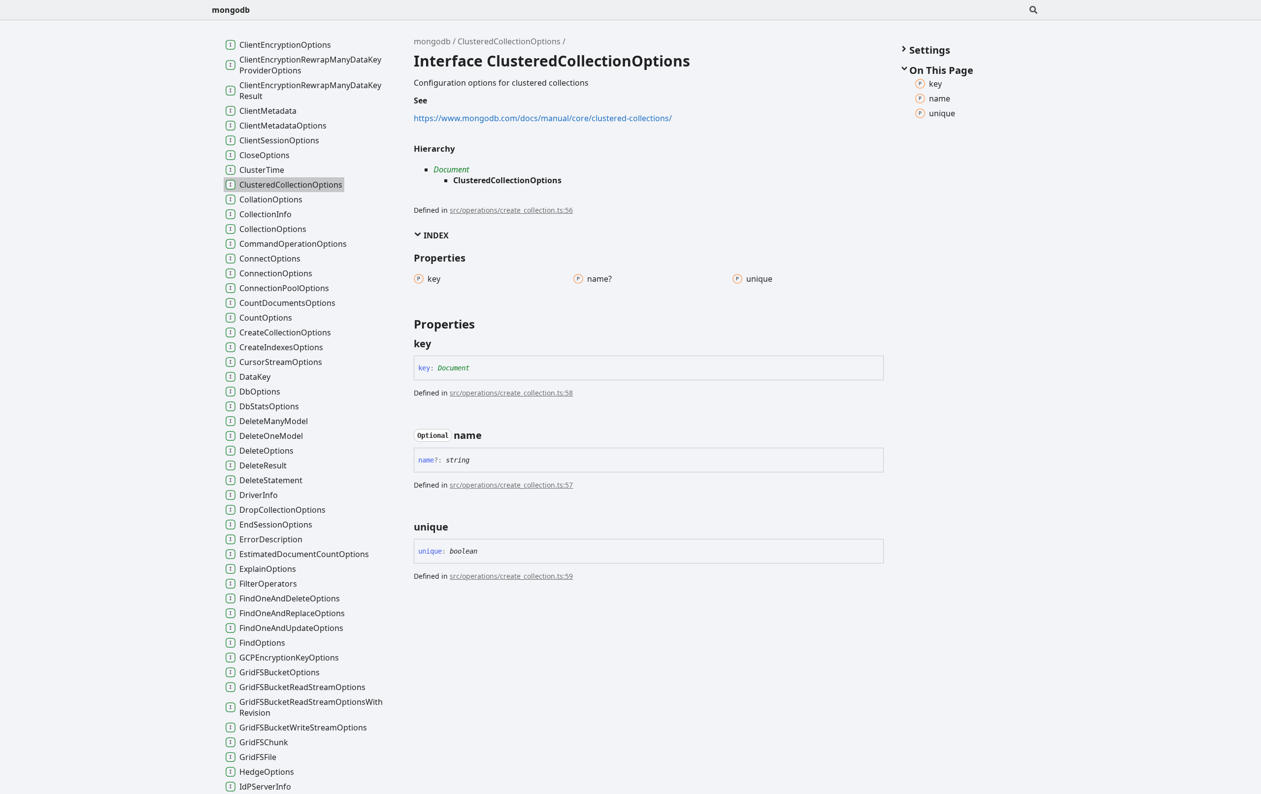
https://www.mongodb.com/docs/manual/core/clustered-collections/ (543, 118)
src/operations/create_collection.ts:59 (511, 576)
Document (451, 169)
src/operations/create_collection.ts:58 (511, 392)
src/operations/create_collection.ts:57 (511, 485)
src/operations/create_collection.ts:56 (511, 210)
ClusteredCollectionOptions (509, 41)
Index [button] (435, 235)
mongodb (231, 9)
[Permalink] (440, 344)
